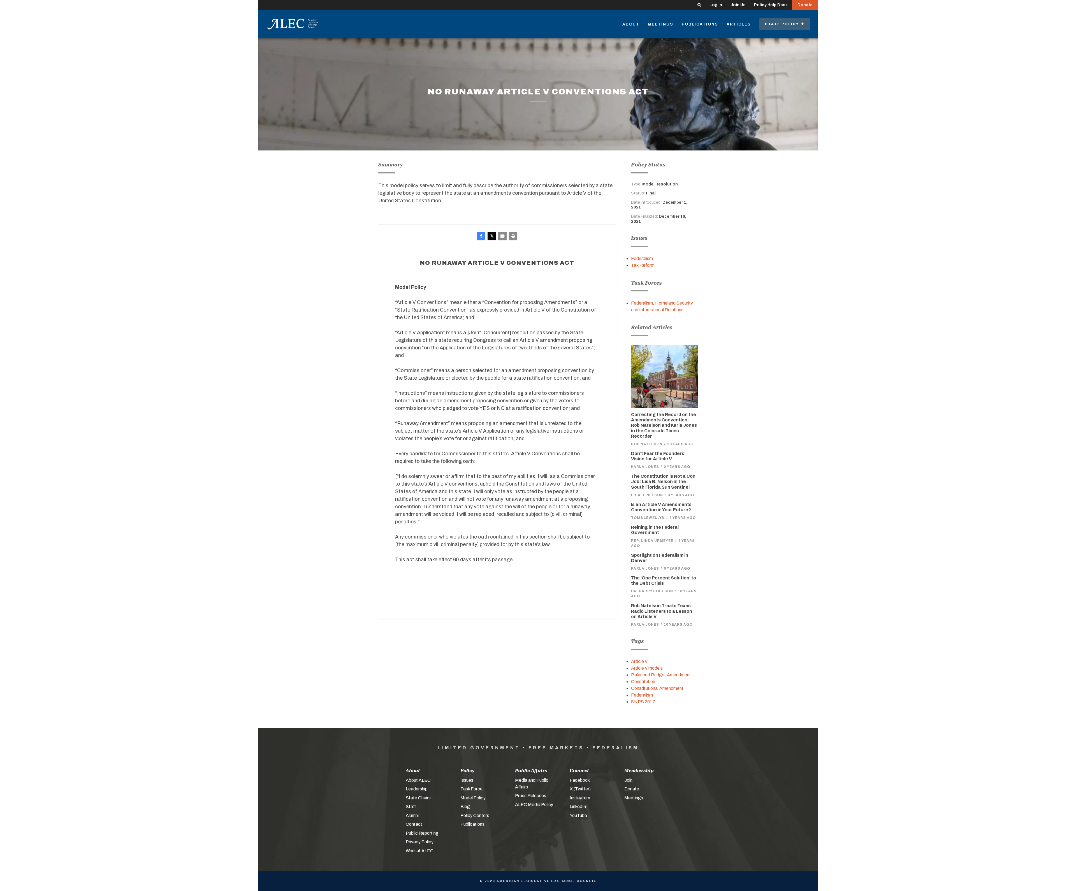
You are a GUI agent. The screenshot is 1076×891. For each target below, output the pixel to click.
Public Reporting (422, 833)
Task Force (471, 788)
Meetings (660, 24)
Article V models (647, 668)
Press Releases (530, 795)
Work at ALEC (419, 850)
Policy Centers (474, 815)
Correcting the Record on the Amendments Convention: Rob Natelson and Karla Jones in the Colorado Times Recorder (664, 425)
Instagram (580, 797)
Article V (639, 661)
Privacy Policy (419, 841)
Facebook (580, 780)
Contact (414, 824)
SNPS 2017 (643, 701)
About (630, 24)
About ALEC (418, 780)
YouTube (578, 815)
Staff (411, 806)
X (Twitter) (580, 788)
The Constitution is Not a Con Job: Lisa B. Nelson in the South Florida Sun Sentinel (663, 481)
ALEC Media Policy (534, 804)
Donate (805, 5)
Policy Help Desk (771, 5)
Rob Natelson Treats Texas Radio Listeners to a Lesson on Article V (661, 611)
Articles (739, 24)
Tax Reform (643, 265)
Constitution (643, 681)
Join (628, 780)
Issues (466, 780)
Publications (700, 24)
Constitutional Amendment (657, 688)
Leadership (417, 788)
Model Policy (473, 797)
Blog (465, 806)
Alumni (412, 815)
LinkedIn (578, 806)
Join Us (738, 5)
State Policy (783, 24)
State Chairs (418, 797)
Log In (715, 5)
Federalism (642, 258)
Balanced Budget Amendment (661, 674)
